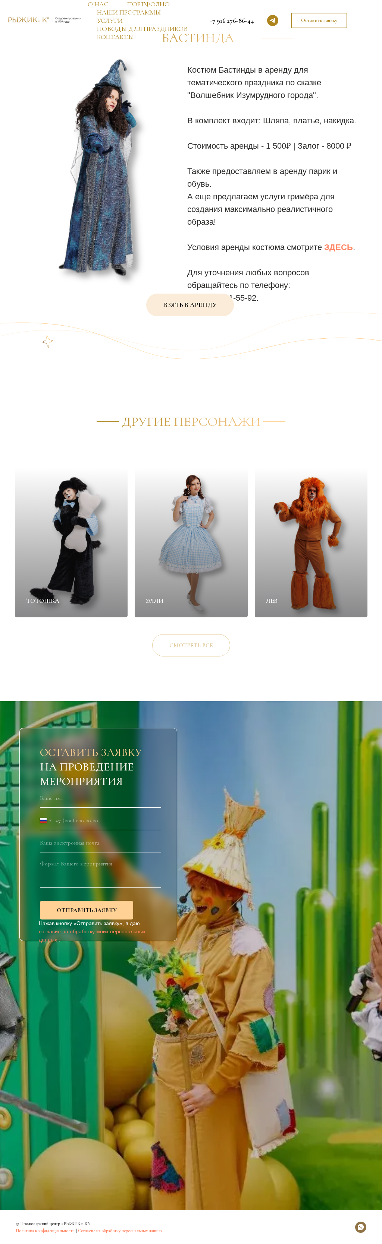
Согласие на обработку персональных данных (120, 1230)
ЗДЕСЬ (338, 247)
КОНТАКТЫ (115, 37)
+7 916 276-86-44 (232, 20)
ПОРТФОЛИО (148, 4)
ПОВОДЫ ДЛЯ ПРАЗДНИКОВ (142, 29)
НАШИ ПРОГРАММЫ (129, 12)
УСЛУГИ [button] (110, 20)
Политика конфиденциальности (45, 1230)
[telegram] (272, 20)
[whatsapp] (360, 1227)
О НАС (98, 4)
